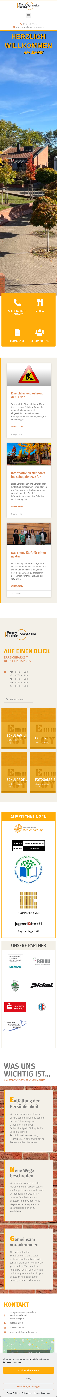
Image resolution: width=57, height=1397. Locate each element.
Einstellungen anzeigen (28, 1386)
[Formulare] (17, 332)
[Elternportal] (39, 332)
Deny (28, 1378)
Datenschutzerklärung (31, 1393)
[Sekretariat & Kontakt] (17, 302)
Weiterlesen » (17, 427)
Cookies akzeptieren (28, 1370)
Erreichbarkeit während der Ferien (27, 395)
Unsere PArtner (28, 945)
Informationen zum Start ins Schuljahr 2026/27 (28, 475)
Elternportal (40, 341)
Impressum (45, 1393)
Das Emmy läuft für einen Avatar (28, 554)
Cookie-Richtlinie (13, 1393)
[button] (28, 15)
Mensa (40, 311)
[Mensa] (39, 302)
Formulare (17, 341)
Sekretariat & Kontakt (17, 312)
